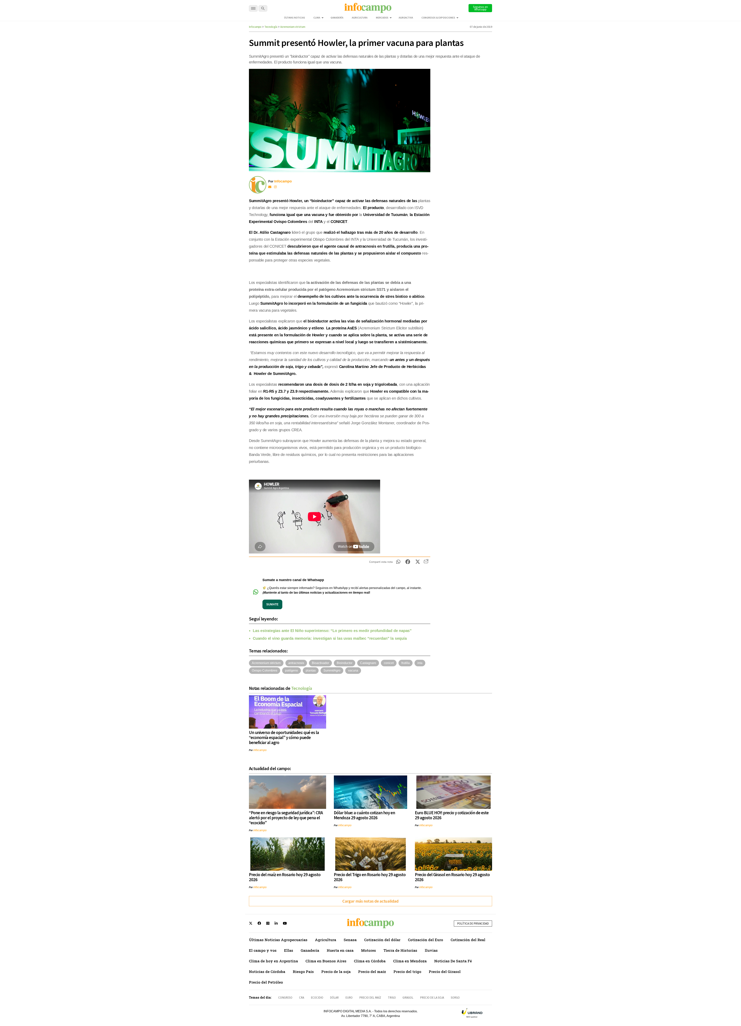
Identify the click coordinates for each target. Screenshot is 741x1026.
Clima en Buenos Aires (325, 960)
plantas (311, 670)
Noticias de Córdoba (267, 971)
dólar (334, 997)
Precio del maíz (372, 971)
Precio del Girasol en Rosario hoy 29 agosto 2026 (452, 877)
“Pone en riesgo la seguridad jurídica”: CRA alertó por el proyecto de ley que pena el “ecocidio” (286, 817)
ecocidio (317, 997)
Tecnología (270, 27)
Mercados (382, 17)
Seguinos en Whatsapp (480, 8)
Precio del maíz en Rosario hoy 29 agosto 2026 (285, 877)
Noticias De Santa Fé (453, 960)
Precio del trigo (407, 971)
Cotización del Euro (425, 939)
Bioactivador (320, 663)
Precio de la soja (336, 971)
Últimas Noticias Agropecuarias (278, 939)
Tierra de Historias (400, 950)
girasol (408, 997)
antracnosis (296, 663)
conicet (389, 663)
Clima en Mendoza (410, 960)
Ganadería (337, 17)
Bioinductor (344, 663)
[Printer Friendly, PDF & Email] (426, 562)
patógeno (291, 670)
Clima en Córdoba (370, 960)
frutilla (405, 663)
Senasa (350, 939)
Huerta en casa (340, 950)
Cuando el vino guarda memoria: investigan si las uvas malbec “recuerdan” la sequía (330, 638)
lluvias (431, 950)
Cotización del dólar (382, 939)
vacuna (353, 670)
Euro (349, 997)
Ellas (288, 950)
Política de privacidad (473, 923)
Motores (368, 950)
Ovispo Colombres (264, 670)
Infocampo (255, 27)
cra (301, 997)
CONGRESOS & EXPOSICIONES (438, 17)
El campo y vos (263, 950)
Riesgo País (303, 971)
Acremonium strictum (292, 27)
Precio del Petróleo (266, 982)
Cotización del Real (468, 939)
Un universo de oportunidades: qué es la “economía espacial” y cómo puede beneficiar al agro (284, 737)
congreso (285, 997)
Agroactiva (406, 17)
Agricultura (359, 17)
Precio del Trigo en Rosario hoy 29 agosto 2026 (370, 877)
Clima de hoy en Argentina (273, 960)
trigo (392, 997)
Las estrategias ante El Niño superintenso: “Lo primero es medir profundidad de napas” (332, 631)
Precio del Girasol (445, 971)
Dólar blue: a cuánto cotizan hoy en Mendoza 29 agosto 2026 (364, 815)
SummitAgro (331, 670)
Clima (316, 17)
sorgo (455, 997)
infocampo (259, 750)
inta (419, 663)
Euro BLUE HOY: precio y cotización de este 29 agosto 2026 (452, 815)
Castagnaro (368, 663)
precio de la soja (432, 997)
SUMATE (272, 604)
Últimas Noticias (294, 17)
